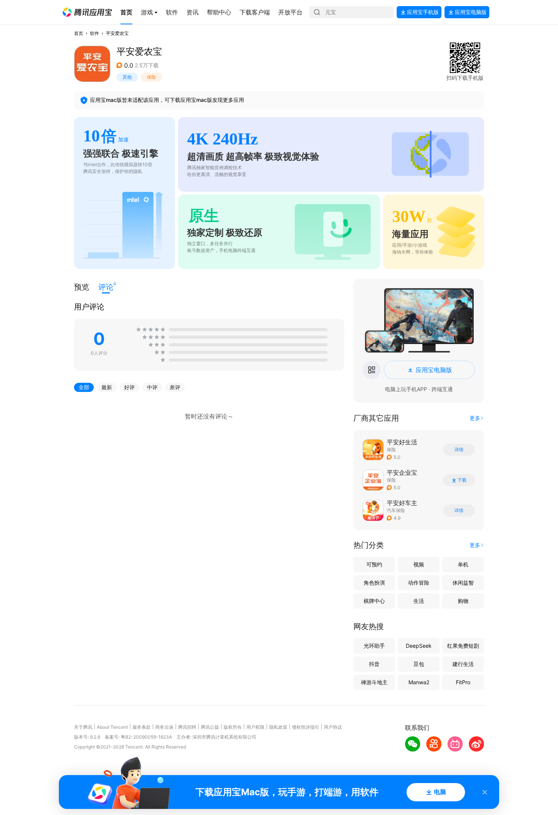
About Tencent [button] (112, 727)
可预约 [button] (374, 564)
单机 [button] (463, 564)
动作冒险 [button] (418, 582)
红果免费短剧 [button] (463, 645)
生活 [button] (418, 601)
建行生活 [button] (463, 664)
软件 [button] (94, 33)
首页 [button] (78, 33)
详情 (458, 449)
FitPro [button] (463, 682)
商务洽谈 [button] (164, 727)
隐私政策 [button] (278, 727)
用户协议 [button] (333, 727)
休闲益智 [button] (463, 582)
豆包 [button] (418, 664)
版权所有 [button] (233, 727)
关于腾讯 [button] (83, 727)
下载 (462, 480)
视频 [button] (418, 564)
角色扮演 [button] (374, 582)
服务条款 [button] (141, 727)
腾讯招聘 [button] (187, 727)
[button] (87, 12)
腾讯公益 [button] (210, 727)
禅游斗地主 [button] (374, 682)
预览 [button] (81, 287)
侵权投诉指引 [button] (305, 727)
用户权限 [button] (255, 727)
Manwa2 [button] (418, 682)
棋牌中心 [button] (374, 601)
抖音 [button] (374, 664)
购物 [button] (463, 601)
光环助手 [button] (374, 645)
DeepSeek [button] (419, 645)
